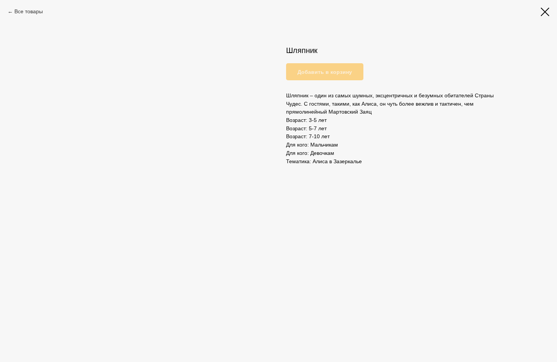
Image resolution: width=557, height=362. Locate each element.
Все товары (28, 11)
